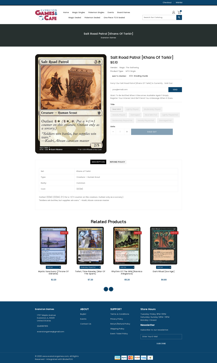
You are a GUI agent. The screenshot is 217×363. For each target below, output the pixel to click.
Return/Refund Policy (120, 323)
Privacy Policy (116, 319)
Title (112, 104)
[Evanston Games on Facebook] (31, 2)
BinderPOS (68, 359)
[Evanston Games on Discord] (41, 2)
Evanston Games (108, 37)
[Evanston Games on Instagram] (36, 2)
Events (83, 319)
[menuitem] (66, 12)
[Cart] (179, 12)
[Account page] (173, 12)
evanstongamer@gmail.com (50, 331)
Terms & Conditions (119, 314)
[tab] (98, 162)
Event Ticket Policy (119, 333)
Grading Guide (141, 76)
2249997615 (42, 326)
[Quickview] (39, 280)
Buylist (83, 314)
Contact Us (85, 323)
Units (112, 126)
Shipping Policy (117, 328)
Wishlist (179, 2)
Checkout (167, 2)
